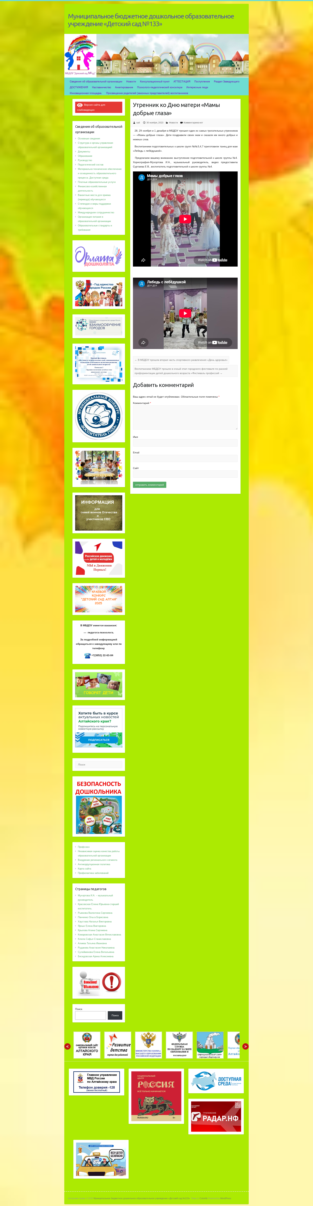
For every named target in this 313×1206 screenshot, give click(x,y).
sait (138, 122)
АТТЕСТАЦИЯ (182, 81)
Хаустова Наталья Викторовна (95, 921)
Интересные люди (197, 87)
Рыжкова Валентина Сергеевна (95, 913)
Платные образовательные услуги (97, 182)
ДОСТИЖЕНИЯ (79, 87)
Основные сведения (89, 138)
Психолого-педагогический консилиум (159, 87)
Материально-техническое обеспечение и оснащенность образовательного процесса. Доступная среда (100, 173)
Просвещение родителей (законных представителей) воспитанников (147, 93)
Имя (135, 436)
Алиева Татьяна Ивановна (92, 943)
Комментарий (142, 403)
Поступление (202, 81)
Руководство (85, 160)
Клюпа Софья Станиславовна (94, 939)
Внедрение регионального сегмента (97, 860)
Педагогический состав (90, 164)
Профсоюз (83, 847)
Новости (131, 81)
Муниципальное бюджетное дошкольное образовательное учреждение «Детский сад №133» (151, 19)
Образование (85, 156)
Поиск (78, 1009)
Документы (84, 151)
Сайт (136, 468)
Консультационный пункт (155, 81)
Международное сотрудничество (96, 212)
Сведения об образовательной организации (96, 81)
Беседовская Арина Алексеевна (95, 956)
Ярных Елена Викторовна (92, 926)
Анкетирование (124, 87)
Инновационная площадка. (86, 93)
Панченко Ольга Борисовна (93, 917)
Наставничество (101, 87)
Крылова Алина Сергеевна (92, 930)
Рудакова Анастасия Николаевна (96, 947)
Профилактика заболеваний (93, 873)
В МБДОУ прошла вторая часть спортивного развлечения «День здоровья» (181, 359)
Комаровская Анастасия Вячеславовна (99, 934)
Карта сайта (84, 868)
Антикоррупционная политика (94, 864)
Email (136, 452)
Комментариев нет (193, 122)
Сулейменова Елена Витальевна (96, 952)
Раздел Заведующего (226, 81)
